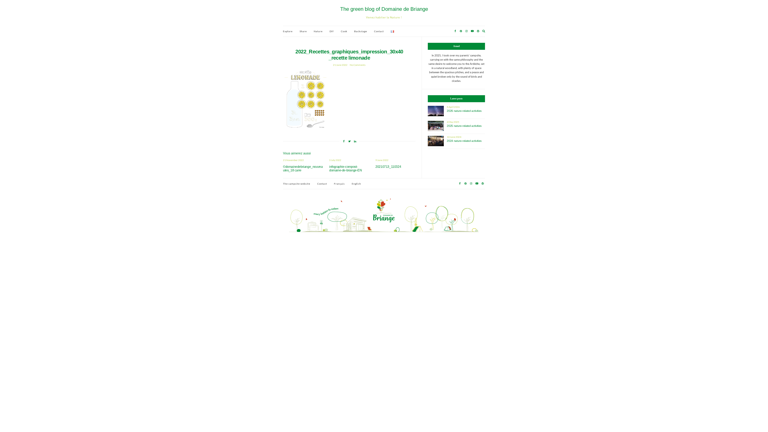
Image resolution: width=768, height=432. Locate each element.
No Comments (358, 64)
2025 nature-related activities (464, 125)
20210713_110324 (388, 166)
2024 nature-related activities (464, 140)
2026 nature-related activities (464, 110)
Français (339, 183)
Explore (288, 31)
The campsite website (296, 183)
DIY (332, 31)
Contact (379, 31)
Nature (318, 31)
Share (303, 31)
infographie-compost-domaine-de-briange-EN (345, 168)
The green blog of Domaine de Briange (384, 9)
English (356, 183)
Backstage (360, 31)
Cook (344, 31)
